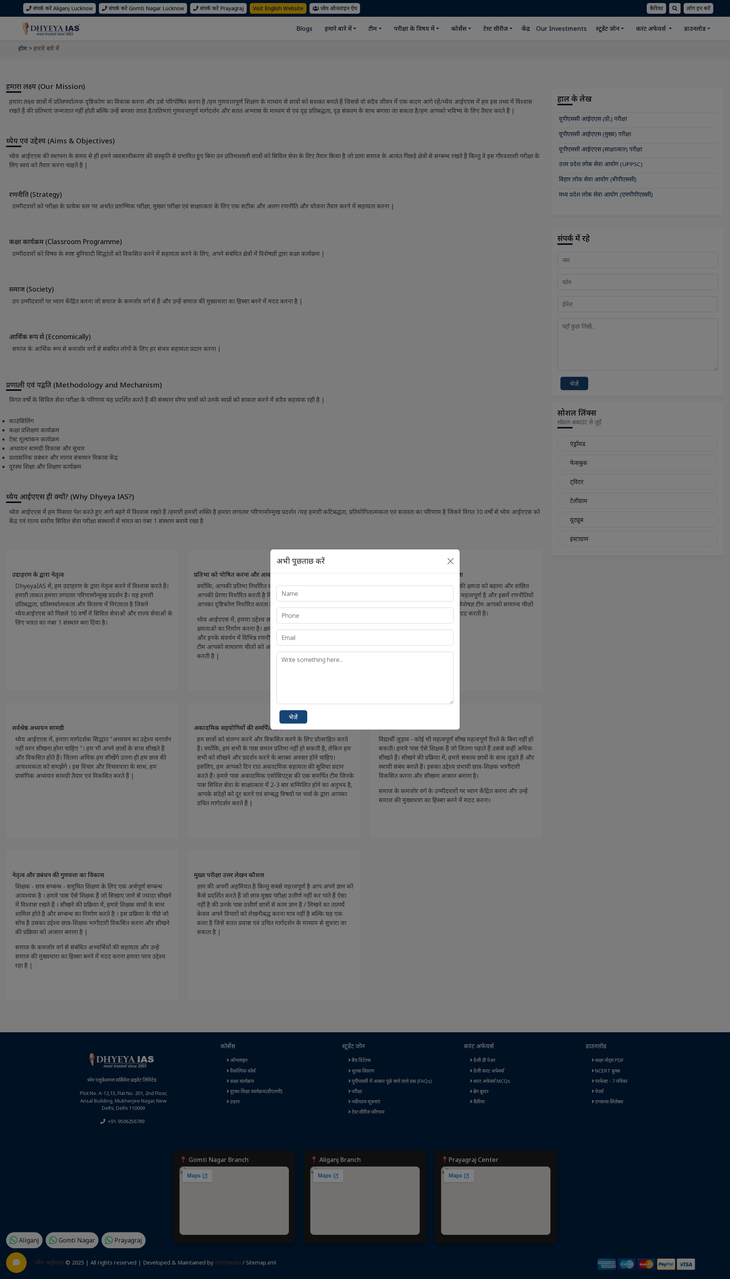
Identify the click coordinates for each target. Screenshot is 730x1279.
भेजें (293, 717)
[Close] (450, 561)
